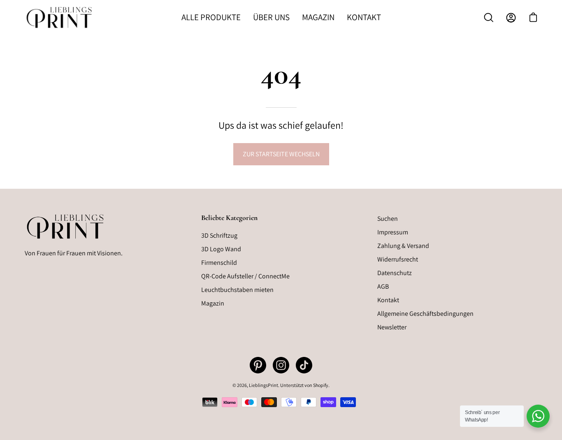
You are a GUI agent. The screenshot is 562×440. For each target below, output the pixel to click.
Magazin (212, 303)
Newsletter (391, 327)
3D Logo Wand (221, 249)
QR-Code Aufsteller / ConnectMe (245, 276)
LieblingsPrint (263, 385)
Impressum (392, 232)
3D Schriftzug (219, 235)
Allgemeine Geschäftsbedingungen (425, 313)
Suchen (387, 218)
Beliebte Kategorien (229, 217)
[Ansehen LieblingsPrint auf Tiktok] (304, 365)
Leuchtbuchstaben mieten (237, 289)
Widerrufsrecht (397, 259)
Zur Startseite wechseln (281, 154)
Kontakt (388, 300)
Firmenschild (219, 262)
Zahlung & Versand (403, 245)
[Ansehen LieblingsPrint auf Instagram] (281, 365)
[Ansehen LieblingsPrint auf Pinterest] (258, 365)
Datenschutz (394, 273)
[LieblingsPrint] (60, 17)
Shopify (320, 385)
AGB (383, 286)
